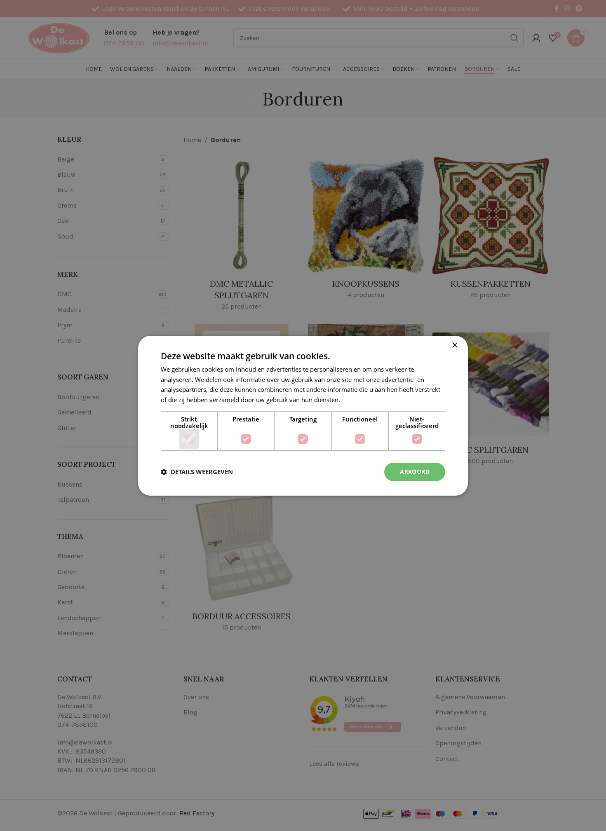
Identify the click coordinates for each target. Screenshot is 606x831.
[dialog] (303, 415)
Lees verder (358, 400)
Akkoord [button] (415, 471)
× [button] (454, 345)
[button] (197, 471)
